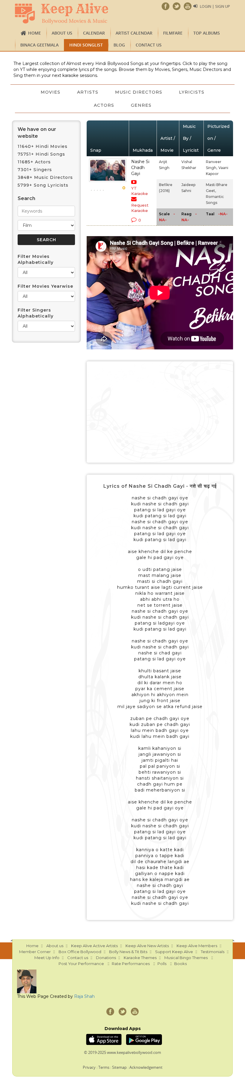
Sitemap (119, 1067)
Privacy (89, 1067)
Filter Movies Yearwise (45, 286)
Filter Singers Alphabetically (35, 313)
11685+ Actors (34, 162)
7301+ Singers (35, 169)
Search (26, 198)
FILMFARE (173, 33)
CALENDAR (94, 33)
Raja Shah (84, 996)
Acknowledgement (146, 1067)
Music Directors (138, 92)
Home (34, 33)
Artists (87, 92)
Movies (50, 92)
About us (62, 33)
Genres (141, 105)
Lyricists (191, 92)
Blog (119, 45)
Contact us (149, 45)
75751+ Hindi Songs (41, 154)
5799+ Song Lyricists (43, 185)
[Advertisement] (160, 412)
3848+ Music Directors (45, 177)
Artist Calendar (134, 33)
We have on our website (37, 132)
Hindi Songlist (86, 45)
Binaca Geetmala (39, 45)
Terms (103, 1067)
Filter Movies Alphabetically (35, 259)
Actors (104, 105)
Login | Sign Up (215, 6)
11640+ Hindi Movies (43, 146)
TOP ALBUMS (206, 33)
